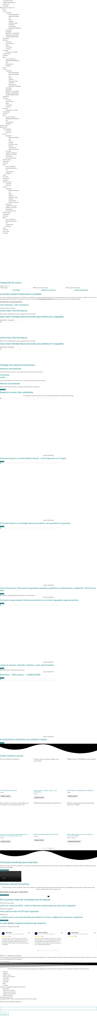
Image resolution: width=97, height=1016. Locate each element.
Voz (10, 18)
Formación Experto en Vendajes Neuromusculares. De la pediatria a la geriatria (35, 523)
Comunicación (12, 26)
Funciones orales (13, 23)
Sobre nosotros (7, 129)
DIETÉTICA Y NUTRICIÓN (12, 33)
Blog (4, 57)
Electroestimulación (14, 14)
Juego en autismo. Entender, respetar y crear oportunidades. (27, 665)
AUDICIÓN (11, 24)
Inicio (4, 9)
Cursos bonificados (11, 158)
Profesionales (6, 53)
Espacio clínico (10, 43)
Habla (10, 19)
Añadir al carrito (5, 796)
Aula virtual (6, 178)
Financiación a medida (12, 52)
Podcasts (5, 55)
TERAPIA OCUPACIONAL (12, 35)
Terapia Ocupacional (11, 153)
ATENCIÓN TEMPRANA (15, 28)
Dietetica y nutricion (49, 290)
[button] (48, 275)
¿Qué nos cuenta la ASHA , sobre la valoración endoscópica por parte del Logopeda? (38, 905)
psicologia (8, 31)
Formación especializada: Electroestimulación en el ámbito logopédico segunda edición (39, 600)
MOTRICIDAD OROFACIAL (12, 60)
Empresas (5, 50)
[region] (48, 257)
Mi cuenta (5, 176)
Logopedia (8, 13)
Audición (11, 146)
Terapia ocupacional (81, 290)
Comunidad (9, 47)
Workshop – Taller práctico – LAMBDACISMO (20, 675)
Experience (6, 38)
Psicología (8, 151)
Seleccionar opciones (74, 841)
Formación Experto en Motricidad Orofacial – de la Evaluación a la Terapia (33, 458)
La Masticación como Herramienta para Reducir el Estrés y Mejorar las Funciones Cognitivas (41, 917)
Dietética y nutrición (11, 154)
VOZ (7, 62)
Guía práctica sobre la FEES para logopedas (19, 911)
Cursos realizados (10, 59)
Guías (7, 45)
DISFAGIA (8, 65)
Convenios (8, 42)
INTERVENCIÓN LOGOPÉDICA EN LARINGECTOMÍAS (23, 739)
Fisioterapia (9, 156)
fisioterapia (9, 30)
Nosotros (5, 40)
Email (2, 1005)
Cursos (5, 11)
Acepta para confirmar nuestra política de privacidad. (19, 1011)
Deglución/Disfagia (14, 16)
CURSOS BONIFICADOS (12, 36)
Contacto (8, 48)
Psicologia (16, 290)
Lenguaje (11, 21)
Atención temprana (14, 149)
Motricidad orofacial (11, 168)
